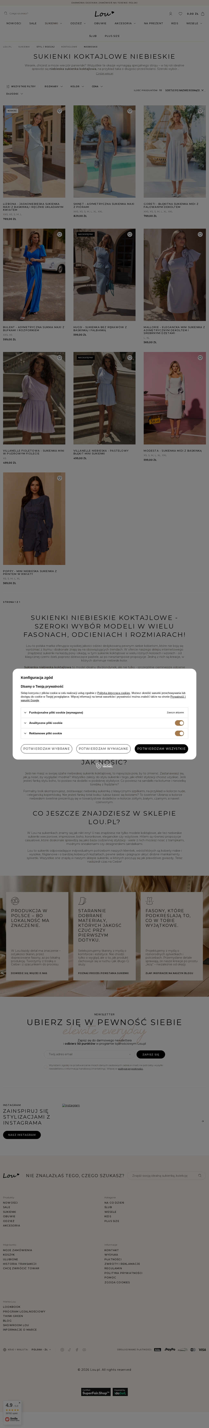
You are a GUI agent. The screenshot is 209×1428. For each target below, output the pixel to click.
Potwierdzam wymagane (103, 749)
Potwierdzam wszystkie (161, 749)
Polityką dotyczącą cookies (113, 692)
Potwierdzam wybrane (46, 749)
